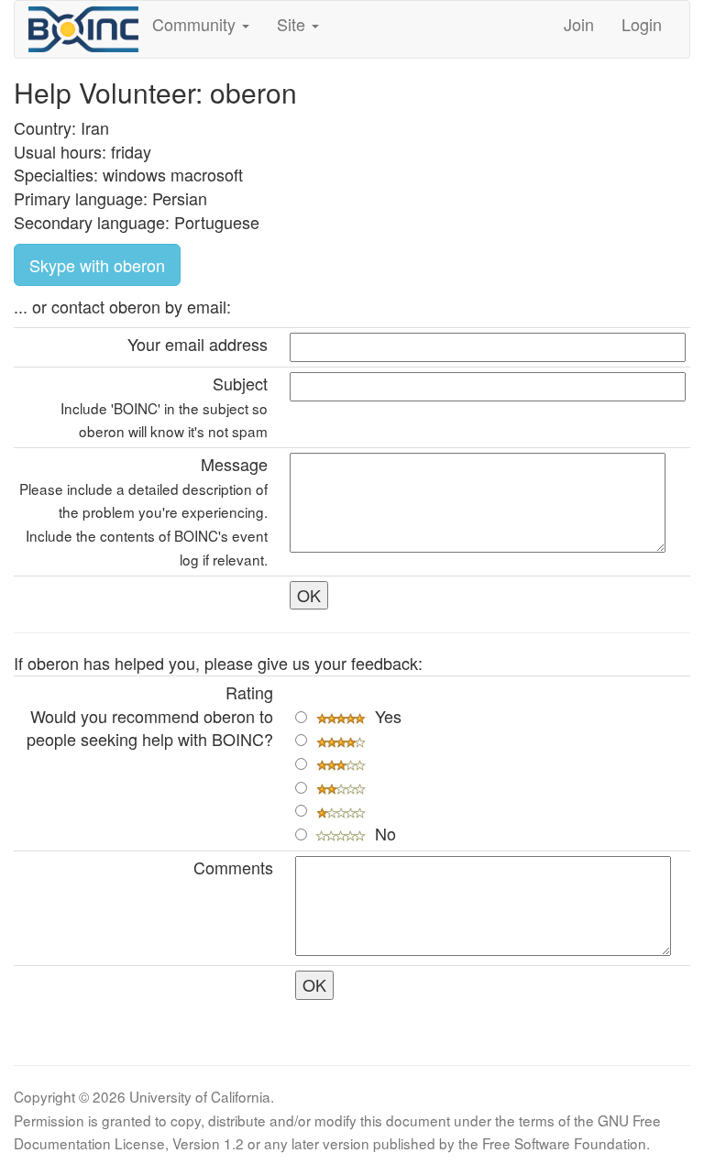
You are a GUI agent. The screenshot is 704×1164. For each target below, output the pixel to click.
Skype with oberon (97, 265)
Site (293, 24)
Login (642, 24)
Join (579, 24)
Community (196, 24)
